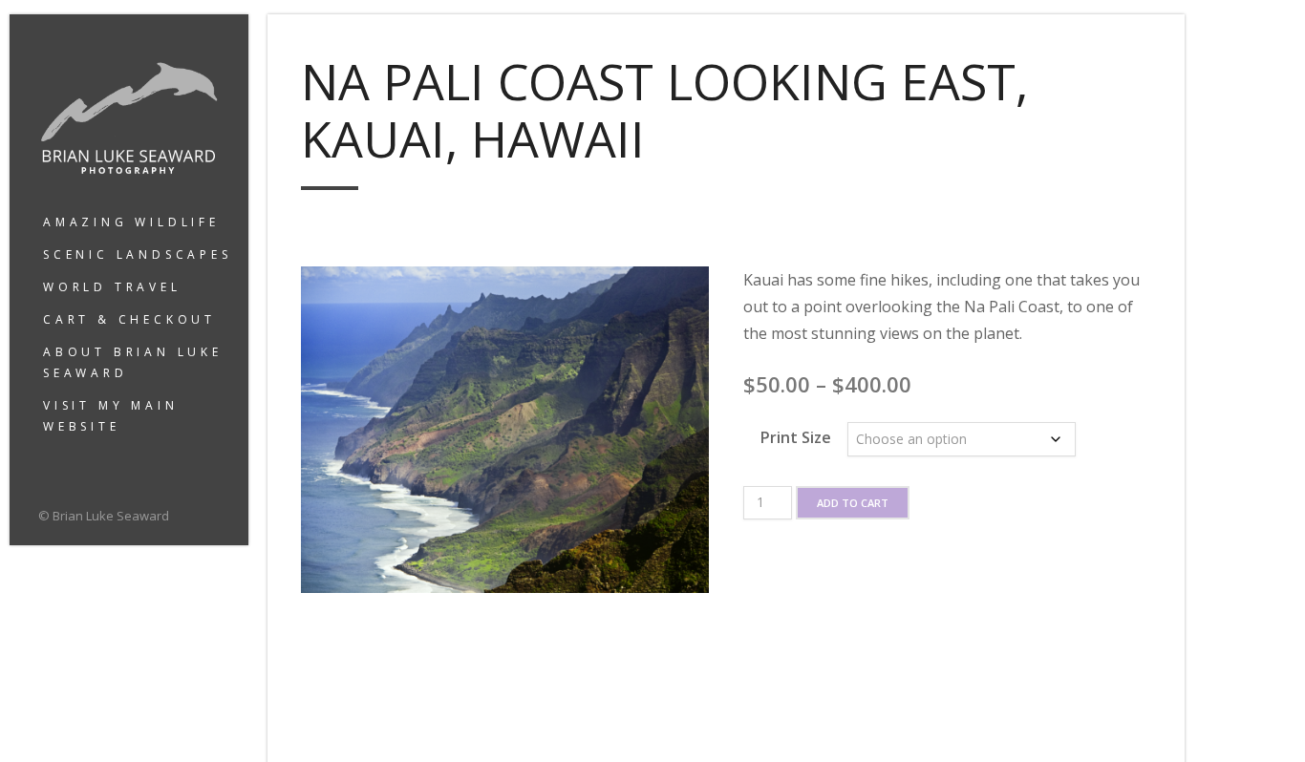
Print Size (795, 437)
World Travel (112, 287)
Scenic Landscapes (137, 254)
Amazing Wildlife (131, 222)
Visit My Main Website (110, 415)
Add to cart (852, 503)
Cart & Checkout (129, 319)
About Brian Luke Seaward (133, 362)
